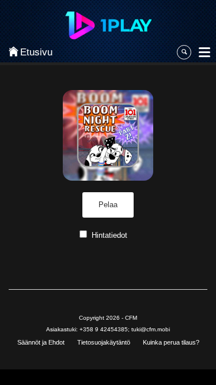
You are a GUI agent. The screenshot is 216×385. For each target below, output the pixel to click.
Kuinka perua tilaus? (171, 342)
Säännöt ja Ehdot (41, 342)
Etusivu (33, 52)
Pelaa (108, 204)
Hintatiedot (109, 235)
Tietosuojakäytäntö (103, 342)
